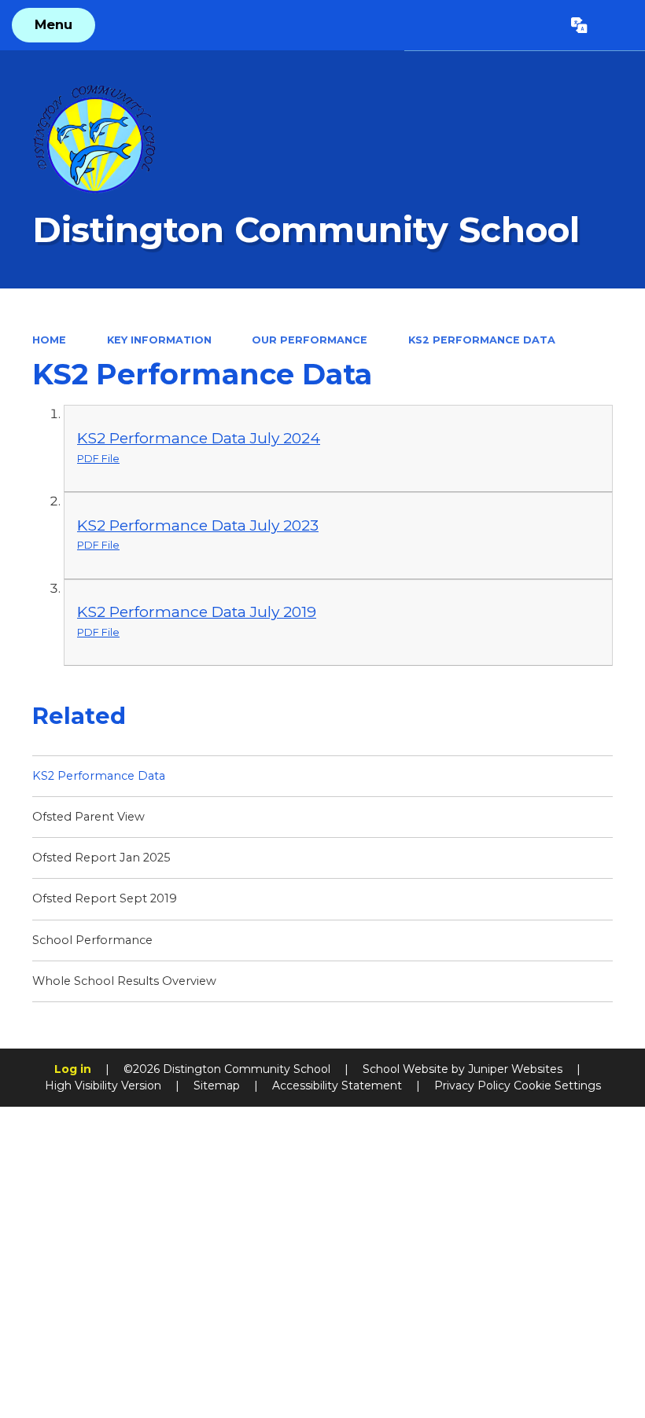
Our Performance (309, 340)
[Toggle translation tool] (580, 25)
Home (49, 340)
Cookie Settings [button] (557, 1085)
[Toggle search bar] (616, 25)
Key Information (159, 340)
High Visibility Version (103, 1085)
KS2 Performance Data (481, 340)
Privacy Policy (472, 1085)
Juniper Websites (515, 1069)
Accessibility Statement (337, 1085)
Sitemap (217, 1085)
